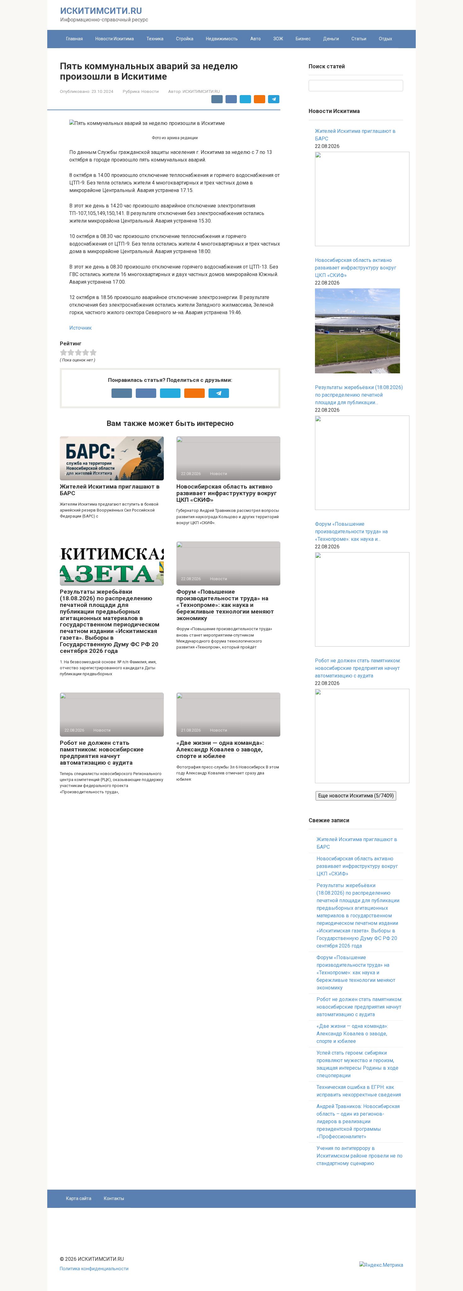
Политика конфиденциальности (94, 1268)
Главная (74, 38)
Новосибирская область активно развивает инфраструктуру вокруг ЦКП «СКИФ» (226, 493)
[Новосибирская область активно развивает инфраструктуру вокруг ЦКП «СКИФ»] (357, 332)
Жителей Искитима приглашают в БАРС (110, 490)
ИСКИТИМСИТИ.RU (101, 11)
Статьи (359, 38)
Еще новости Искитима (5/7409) (356, 796)
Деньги (331, 38)
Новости (150, 91)
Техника (154, 38)
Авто (255, 38)
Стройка (184, 38)
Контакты (114, 1198)
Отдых (385, 38)
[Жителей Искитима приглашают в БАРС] (359, 200)
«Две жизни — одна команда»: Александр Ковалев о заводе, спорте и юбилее (220, 749)
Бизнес (303, 38)
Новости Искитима (114, 38)
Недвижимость (222, 38)
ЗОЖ (278, 38)
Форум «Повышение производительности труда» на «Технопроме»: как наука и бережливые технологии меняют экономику (225, 605)
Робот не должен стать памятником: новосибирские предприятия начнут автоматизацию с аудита (102, 752)
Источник (80, 328)
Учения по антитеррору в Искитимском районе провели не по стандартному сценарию (360, 1155)
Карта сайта (78, 1198)
